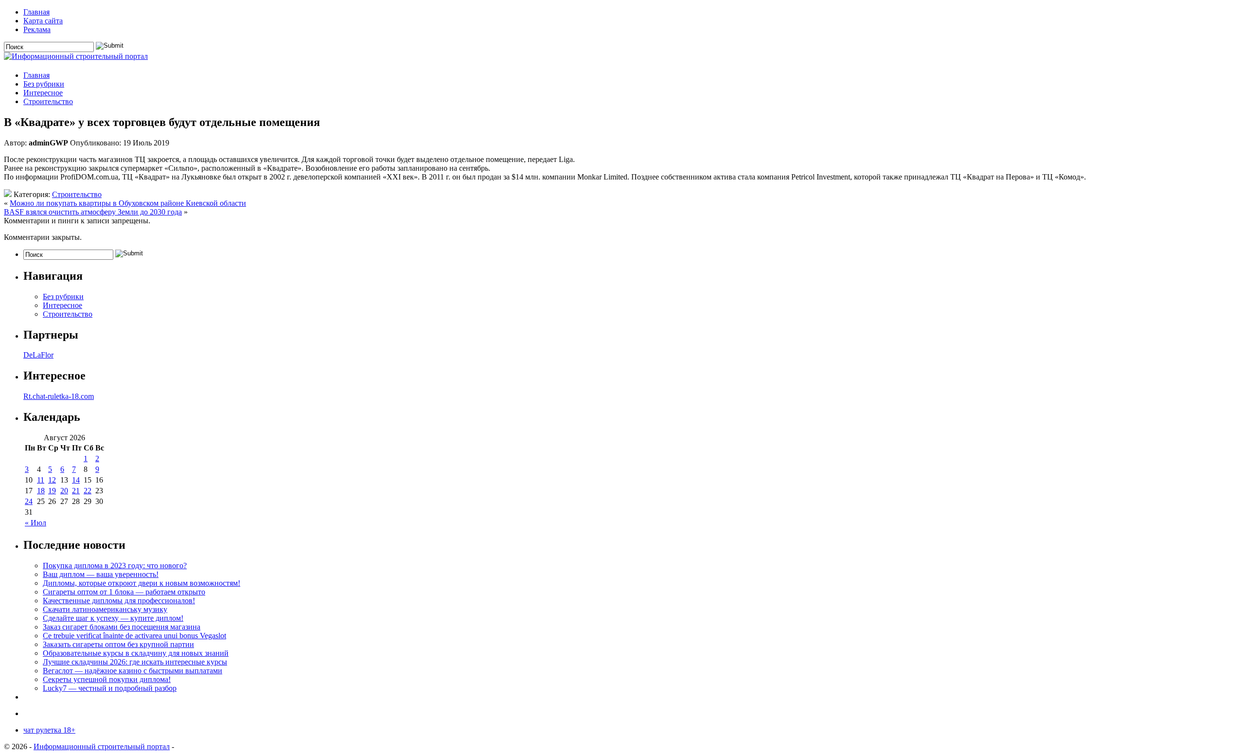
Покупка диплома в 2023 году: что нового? (115, 565)
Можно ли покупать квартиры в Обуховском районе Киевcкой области (128, 203)
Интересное (43, 93)
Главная (36, 12)
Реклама (37, 29)
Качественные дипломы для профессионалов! (119, 600)
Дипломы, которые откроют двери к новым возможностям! (141, 583)
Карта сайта (43, 21)
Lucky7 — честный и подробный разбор (110, 688)
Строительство (48, 101)
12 (52, 480)
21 (76, 490)
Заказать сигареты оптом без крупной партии (118, 644)
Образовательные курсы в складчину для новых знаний (136, 653)
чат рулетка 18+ (49, 730)
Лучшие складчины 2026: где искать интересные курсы (135, 662)
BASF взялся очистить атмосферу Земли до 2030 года (93, 212)
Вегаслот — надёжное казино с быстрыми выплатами (132, 670)
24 (29, 501)
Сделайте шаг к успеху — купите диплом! (113, 618)
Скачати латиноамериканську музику (105, 609)
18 (41, 490)
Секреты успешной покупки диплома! (107, 679)
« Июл (35, 523)
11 (40, 480)
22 (87, 490)
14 (76, 480)
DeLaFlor (38, 355)
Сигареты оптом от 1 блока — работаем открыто (124, 592)
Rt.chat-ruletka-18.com (58, 396)
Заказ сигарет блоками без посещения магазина (121, 627)
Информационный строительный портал (102, 746)
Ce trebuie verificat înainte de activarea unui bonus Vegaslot (134, 635)
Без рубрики (43, 84)
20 (64, 490)
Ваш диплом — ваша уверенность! (101, 574)
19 (52, 490)
